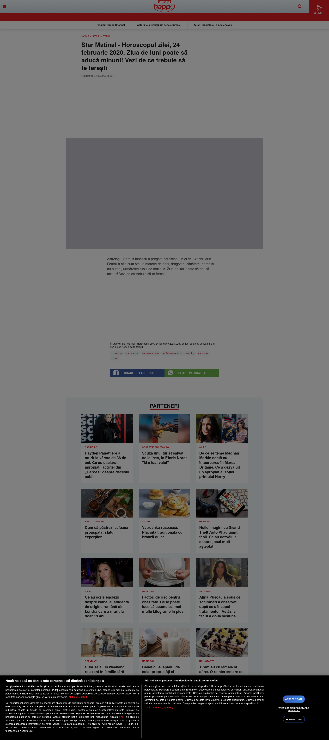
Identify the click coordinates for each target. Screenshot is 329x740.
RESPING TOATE (293, 719)
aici (121, 716)
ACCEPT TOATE (294, 699)
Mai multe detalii (78, 697)
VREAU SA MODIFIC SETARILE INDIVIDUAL (293, 709)
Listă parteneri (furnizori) (158, 707)
